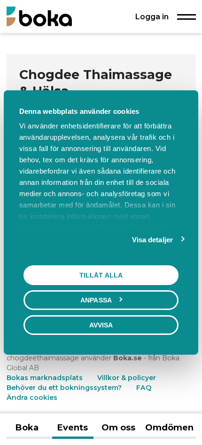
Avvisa (101, 325)
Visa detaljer (152, 240)
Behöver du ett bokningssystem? (64, 387)
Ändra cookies (32, 397)
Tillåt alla (101, 275)
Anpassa (96, 300)
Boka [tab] (27, 427)
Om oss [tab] (118, 427)
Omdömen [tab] (169, 427)
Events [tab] (72, 427)
